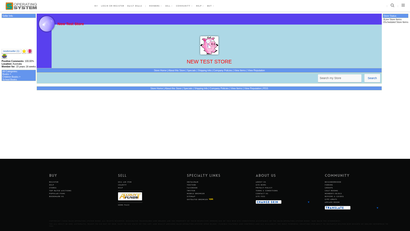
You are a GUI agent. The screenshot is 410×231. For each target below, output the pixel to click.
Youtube (191, 185)
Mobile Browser (196, 194)
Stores (53, 188)
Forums (329, 185)
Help (199, 6)
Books (5, 74)
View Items (240, 70)
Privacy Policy (264, 188)
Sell (168, 6)
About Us (261, 182)
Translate (335, 208)
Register (53, 182)
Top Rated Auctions (60, 191)
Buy (210, 6)
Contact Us (262, 194)
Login (104, 6)
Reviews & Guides (334, 196)
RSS (265, 88)
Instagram (192, 182)
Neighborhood (333, 182)
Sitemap (191, 196)
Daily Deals (134, 6)
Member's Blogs (333, 194)
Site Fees (260, 196)
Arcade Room (332, 202)
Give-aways (331, 199)
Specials (191, 70)
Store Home (160, 70)
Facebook (192, 188)
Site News (261, 185)
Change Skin (267, 202)
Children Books (10, 76)
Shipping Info (204, 70)
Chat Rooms (331, 191)
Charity (122, 185)
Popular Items (57, 194)
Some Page (124, 205)
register (118, 6)
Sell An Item (125, 182)
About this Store (176, 70)
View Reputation (256, 70)
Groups (329, 188)
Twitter (191, 191)
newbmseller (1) (11, 51)
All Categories (9, 71)
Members (154, 6)
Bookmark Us (56, 196)
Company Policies (222, 70)
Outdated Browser (197, 199)
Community (183, 6)
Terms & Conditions (267, 191)
